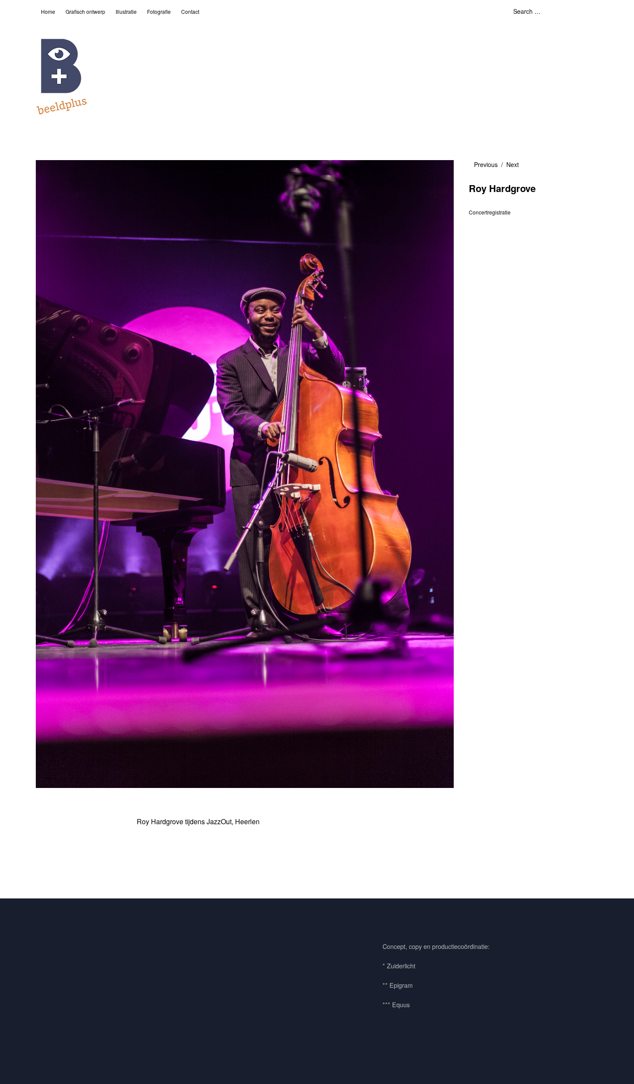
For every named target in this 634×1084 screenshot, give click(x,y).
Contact (190, 11)
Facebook (46, 952)
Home (48, 11)
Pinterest (70, 952)
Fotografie (159, 11)
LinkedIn (93, 952)
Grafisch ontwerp (85, 11)
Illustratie (126, 11)
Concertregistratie (490, 212)
